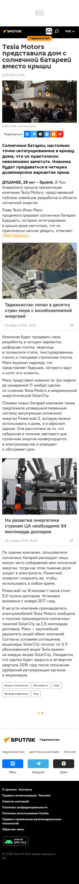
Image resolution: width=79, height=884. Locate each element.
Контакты (25, 789)
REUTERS (10, 126)
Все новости (41, 685)
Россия (69, 752)
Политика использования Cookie (25, 813)
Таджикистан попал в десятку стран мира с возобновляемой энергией (38, 310)
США (56, 685)
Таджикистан (13, 752)
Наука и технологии (16, 685)
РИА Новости (15, 235)
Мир (36, 693)
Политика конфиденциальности (24, 807)
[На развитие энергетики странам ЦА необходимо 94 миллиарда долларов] (39, 486)
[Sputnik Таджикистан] (13, 33)
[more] (71, 324)
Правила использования (19, 795)
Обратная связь (13, 829)
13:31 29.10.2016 (13, 75)
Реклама (44, 795)
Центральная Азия (44, 752)
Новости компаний (15, 801)
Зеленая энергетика (16, 693)
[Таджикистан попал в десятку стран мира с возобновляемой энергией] (39, 271)
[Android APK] (16, 842)
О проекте (9, 789)
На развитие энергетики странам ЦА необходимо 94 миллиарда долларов (35, 525)
